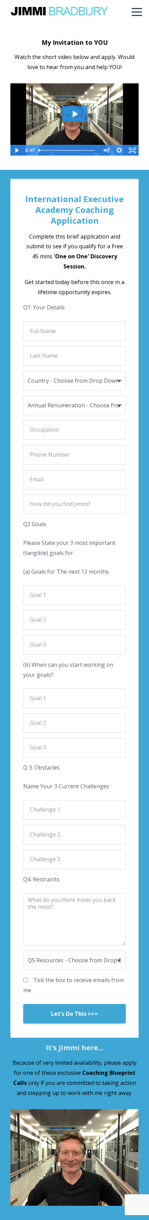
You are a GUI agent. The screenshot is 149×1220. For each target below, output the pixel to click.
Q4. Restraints (41, 879)
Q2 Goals (34, 524)
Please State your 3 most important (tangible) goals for (69, 548)
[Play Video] (16, 150)
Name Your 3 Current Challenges (66, 786)
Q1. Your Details (44, 307)
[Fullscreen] (132, 150)
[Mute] (106, 150)
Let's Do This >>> (74, 1014)
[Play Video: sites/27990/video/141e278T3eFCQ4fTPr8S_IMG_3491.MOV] (74, 114)
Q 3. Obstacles (41, 767)
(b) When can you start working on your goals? (68, 670)
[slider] (68, 150)
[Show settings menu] (119, 150)
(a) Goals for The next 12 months (66, 571)
